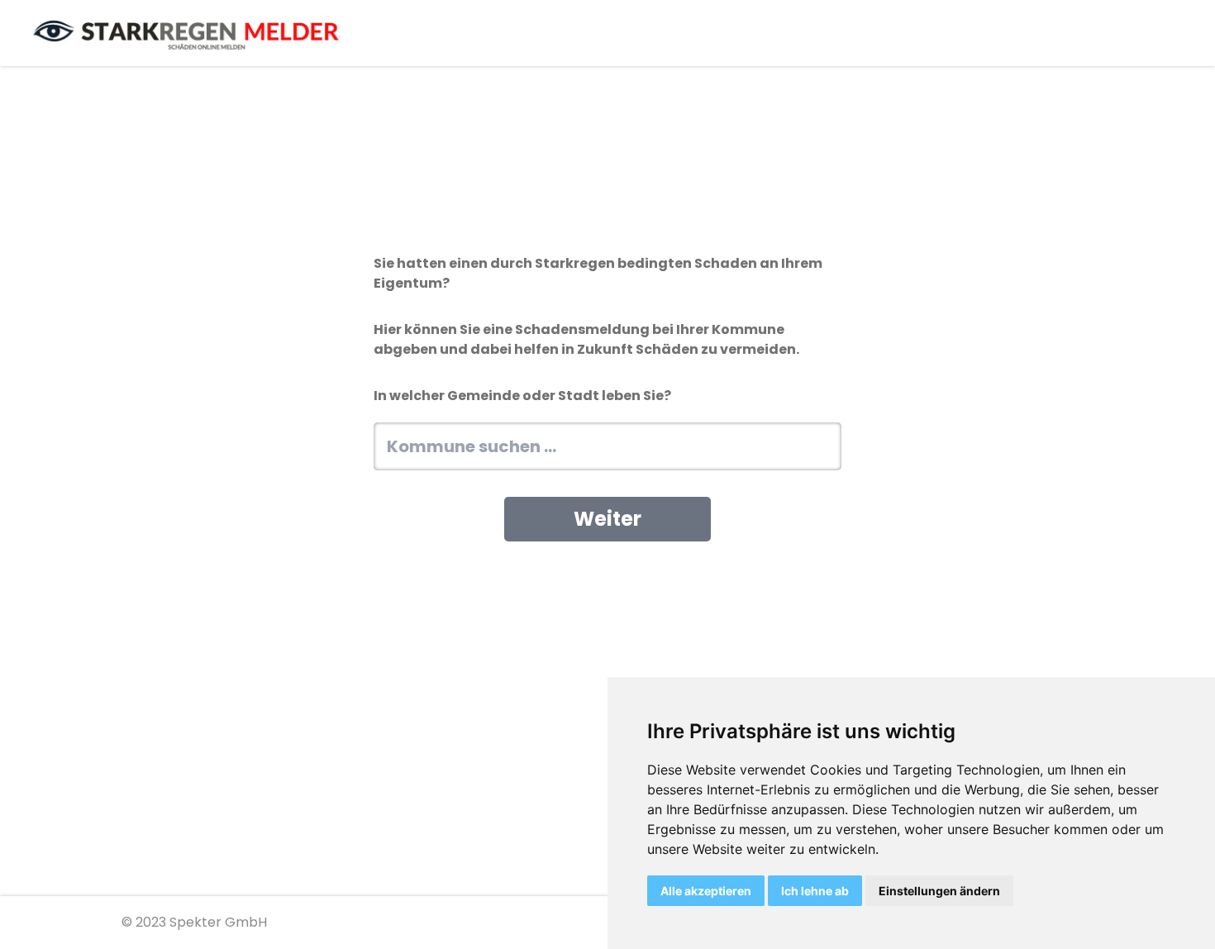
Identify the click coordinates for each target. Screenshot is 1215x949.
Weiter (607, 518)
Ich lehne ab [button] (815, 891)
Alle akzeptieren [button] (705, 891)
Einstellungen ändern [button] (939, 891)
